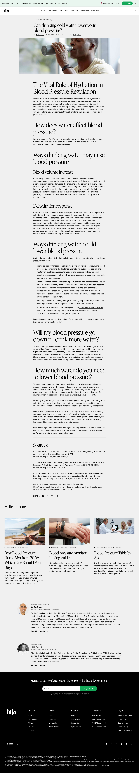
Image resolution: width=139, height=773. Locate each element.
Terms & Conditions (125, 715)
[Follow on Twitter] (112, 744)
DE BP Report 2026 (99, 727)
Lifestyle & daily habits (43, 19)
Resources (74, 11)
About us (31, 715)
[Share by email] (57, 496)
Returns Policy (123, 727)
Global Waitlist (54, 727)
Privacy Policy (123, 719)
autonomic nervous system (91, 307)
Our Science (64, 11)
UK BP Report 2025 (99, 723)
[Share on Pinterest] (52, 496)
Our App (31, 730)
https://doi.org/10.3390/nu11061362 (49, 468)
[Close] (135, 3)
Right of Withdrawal (125, 730)
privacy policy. (83, 694)
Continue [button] (127, 3)
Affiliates (31, 723)
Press (51, 715)
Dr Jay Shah (77, 35)
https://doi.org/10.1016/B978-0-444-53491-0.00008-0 (74, 478)
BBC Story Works (98, 719)
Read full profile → (39, 631)
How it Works (52, 11)
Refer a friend (75, 719)
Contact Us (95, 11)
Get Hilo (43, 11)
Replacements (76, 727)
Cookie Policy (123, 723)
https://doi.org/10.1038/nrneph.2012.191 (50, 457)
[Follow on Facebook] (107, 744)
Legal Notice (32, 719)
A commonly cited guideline (57, 389)
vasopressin (55, 218)
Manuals (74, 715)
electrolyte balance (45, 303)
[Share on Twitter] (47, 496)
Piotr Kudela (40, 35)
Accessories (84, 11)
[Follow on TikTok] (126, 744)
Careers (31, 727)
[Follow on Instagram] (116, 744)
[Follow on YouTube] (121, 744)
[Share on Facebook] (43, 496)
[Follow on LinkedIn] (131, 744)
